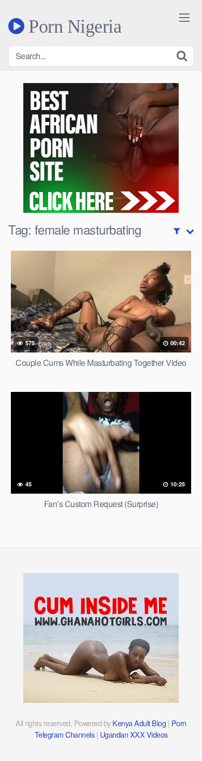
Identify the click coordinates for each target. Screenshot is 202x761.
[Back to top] (184, 738)
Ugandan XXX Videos (134, 734)
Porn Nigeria (72, 26)
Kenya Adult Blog (139, 722)
